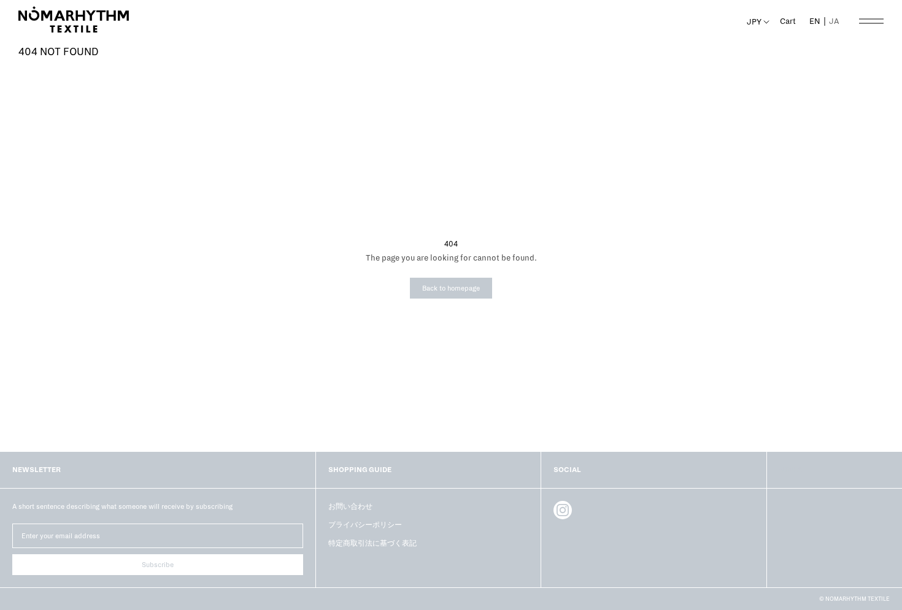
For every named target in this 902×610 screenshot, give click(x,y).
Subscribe (158, 564)
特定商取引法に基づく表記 (372, 543)
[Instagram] (562, 510)
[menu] (824, 21)
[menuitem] (834, 21)
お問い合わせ (350, 506)
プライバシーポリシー (365, 524)
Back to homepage (451, 288)
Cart (788, 21)
